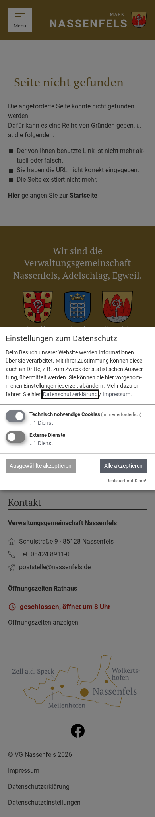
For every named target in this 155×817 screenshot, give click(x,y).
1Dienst (41, 423)
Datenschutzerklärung (70, 394)
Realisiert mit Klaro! (126, 480)
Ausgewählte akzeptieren (41, 466)
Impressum (116, 394)
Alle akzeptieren (123, 466)
